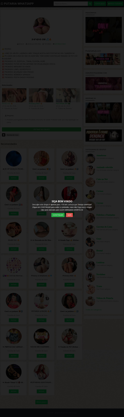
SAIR (69, 215)
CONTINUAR (58, 215)
